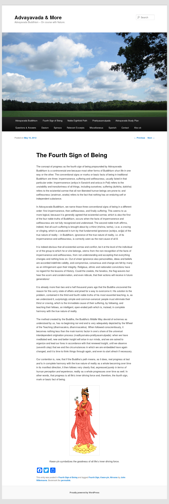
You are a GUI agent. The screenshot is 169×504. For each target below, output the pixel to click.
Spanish (112, 127)
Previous (139, 137)
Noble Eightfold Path (77, 120)
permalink (65, 480)
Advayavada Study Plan (127, 120)
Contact (125, 127)
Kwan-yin (104, 477)
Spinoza (58, 127)
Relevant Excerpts (75, 127)
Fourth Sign (94, 477)
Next (151, 137)
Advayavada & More (38, 17)
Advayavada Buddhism (26, 120)
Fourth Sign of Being (52, 120)
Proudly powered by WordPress (84, 492)
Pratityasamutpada (101, 120)
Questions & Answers (25, 127)
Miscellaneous (96, 127)
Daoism (45, 127)
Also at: (138, 127)
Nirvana (114, 477)
